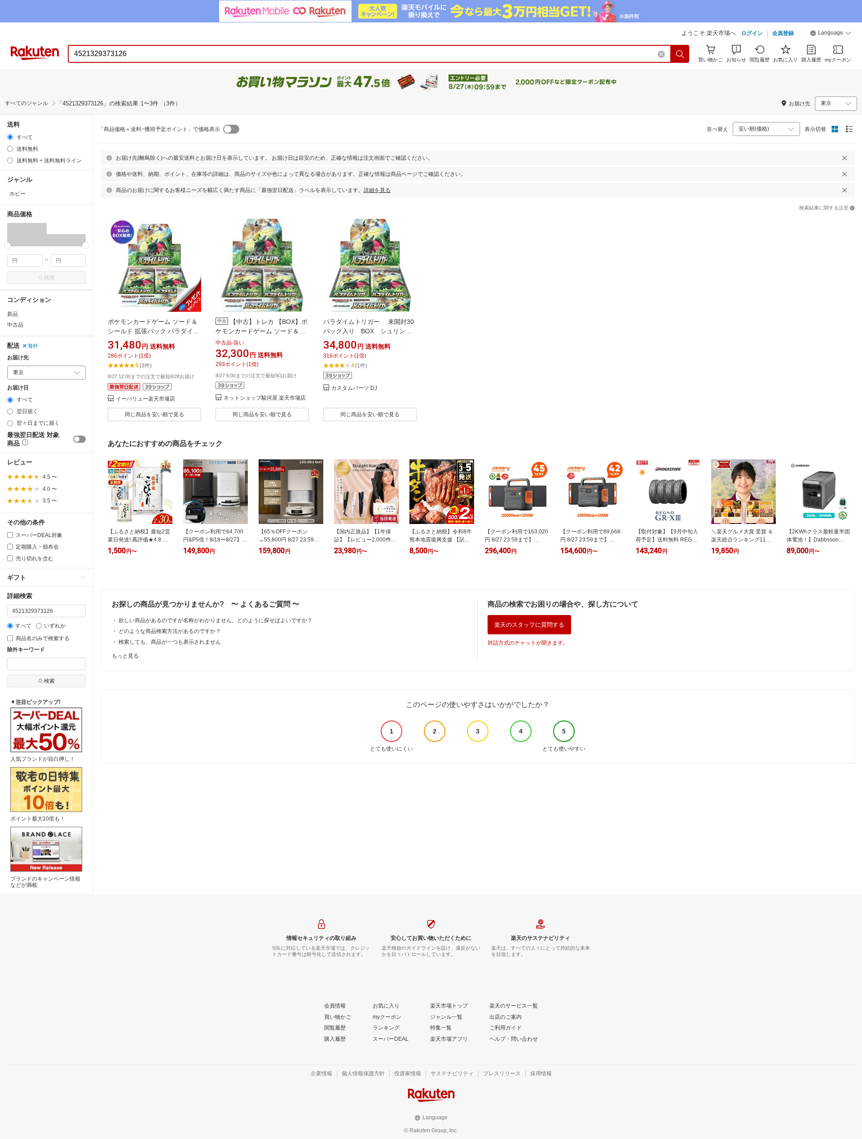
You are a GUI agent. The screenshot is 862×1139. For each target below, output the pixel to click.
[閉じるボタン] (844, 158)
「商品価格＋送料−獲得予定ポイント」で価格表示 (159, 129)
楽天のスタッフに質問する (529, 624)
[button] (830, 34)
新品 (12, 314)
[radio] (10, 137)
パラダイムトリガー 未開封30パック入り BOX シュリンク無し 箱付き (368, 331)
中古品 (15, 325)
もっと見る (125, 656)
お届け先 (18, 358)
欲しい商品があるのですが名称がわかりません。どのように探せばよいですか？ (215, 620)
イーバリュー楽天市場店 (145, 399)
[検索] (680, 54)
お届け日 (18, 388)
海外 (32, 346)
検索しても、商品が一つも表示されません (170, 642)
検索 (49, 278)
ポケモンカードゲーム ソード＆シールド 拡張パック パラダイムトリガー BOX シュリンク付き (153, 331)
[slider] (7, 245)
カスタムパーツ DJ (354, 388)
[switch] (79, 439)
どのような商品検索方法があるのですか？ (170, 631)
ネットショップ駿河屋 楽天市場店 (265, 398)
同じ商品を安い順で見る (154, 414)
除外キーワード (26, 650)
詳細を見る (377, 190)
